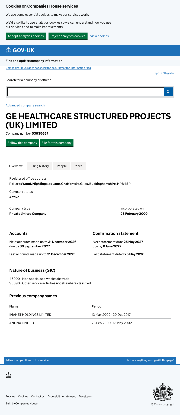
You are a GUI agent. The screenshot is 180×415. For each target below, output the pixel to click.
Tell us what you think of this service (27, 360)
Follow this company (22, 143)
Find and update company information (34, 61)
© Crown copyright (162, 404)
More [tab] (78, 166)
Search (168, 91)
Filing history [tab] (40, 166)
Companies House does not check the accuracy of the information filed (48, 67)
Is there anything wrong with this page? (150, 360)
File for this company (57, 143)
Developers (86, 396)
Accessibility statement (62, 396)
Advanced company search (25, 105)
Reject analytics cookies (68, 36)
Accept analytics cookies (26, 36)
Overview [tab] (16, 166)
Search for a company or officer (28, 80)
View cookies (99, 36)
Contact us (37, 396)
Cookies (23, 396)
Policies (10, 396)
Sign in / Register (164, 73)
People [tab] (62, 166)
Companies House (26, 403)
